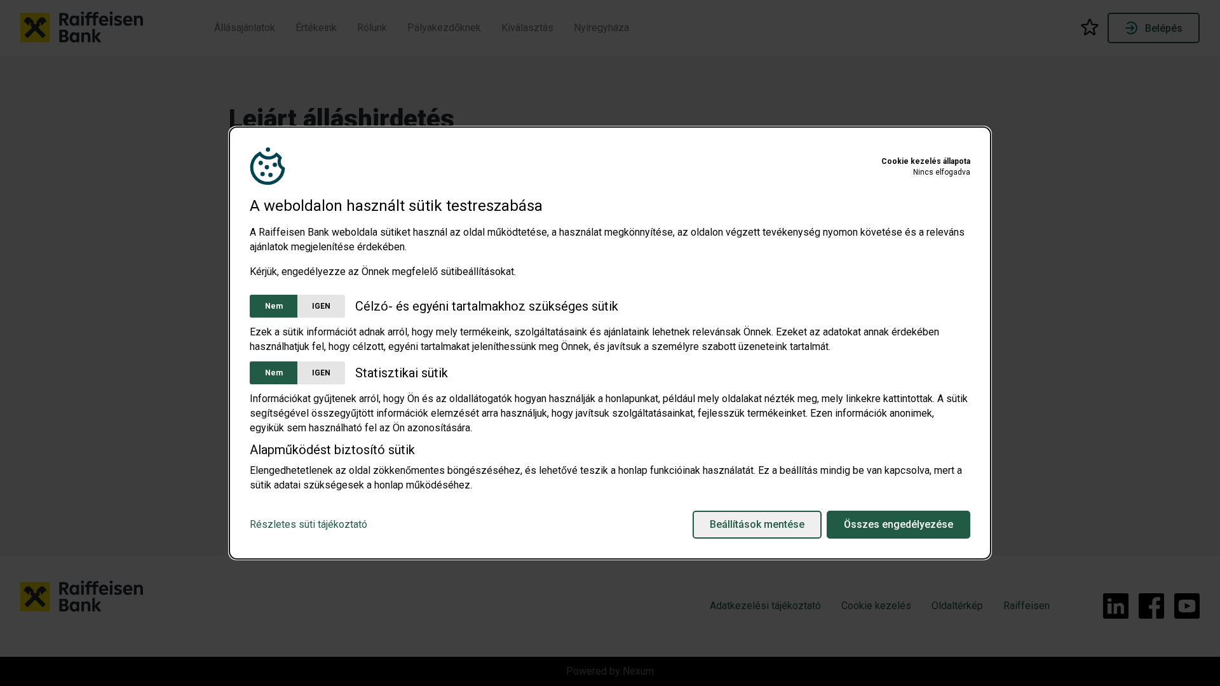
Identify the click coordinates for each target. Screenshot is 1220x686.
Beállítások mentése (757, 524)
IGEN (321, 306)
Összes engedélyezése (898, 524)
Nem (274, 306)
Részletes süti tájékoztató (308, 525)
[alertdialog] (610, 343)
